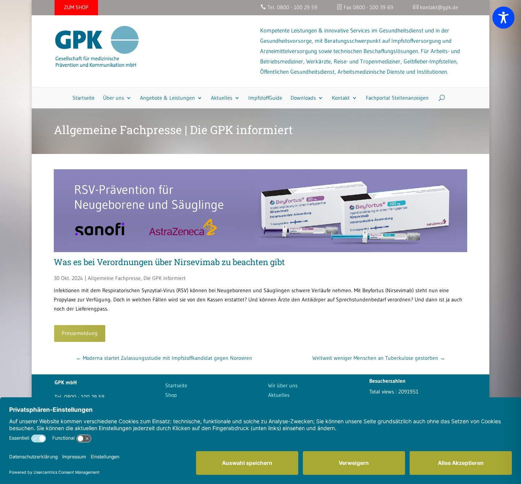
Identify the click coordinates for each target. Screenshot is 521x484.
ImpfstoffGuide (265, 97)
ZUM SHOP (76, 7)
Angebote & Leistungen (167, 97)
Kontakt (341, 97)
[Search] (439, 97)
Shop (171, 395)
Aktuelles (221, 97)
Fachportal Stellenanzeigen (397, 97)
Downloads (303, 97)
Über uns (113, 97)
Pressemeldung (80, 333)
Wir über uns (282, 385)
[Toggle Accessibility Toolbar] (503, 17)
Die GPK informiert (164, 278)
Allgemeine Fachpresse (114, 278)
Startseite (83, 97)
